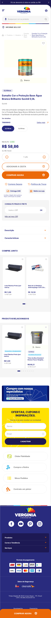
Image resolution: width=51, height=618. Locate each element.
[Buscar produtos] (45, 19)
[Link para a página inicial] (3, 35)
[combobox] (25, 19)
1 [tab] (24, 303)
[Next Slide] (48, 2)
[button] (43, 122)
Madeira (18, 35)
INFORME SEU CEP (13, 27)
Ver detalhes (6, 118)
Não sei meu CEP (11, 216)
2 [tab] (26, 303)
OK (41, 210)
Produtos (10, 35)
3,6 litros (21, 128)
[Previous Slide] (2, 2)
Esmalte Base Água (26, 35)
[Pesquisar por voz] (5, 29)
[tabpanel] (13, 277)
